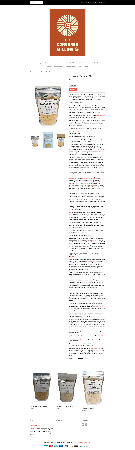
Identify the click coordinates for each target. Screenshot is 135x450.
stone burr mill (91, 261)
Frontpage (37, 71)
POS (73, 442)
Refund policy (59, 432)
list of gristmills (81, 339)
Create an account (91, 2)
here (72, 256)
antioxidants (94, 178)
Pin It (85, 358)
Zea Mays (85, 144)
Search (58, 424)
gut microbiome (100, 115)
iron (75, 178)
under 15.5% (96, 149)
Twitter (83, 424)
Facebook (86, 424)
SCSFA (103, 335)
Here (70, 136)
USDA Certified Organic (85, 131)
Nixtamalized (77, 154)
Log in (83, 2)
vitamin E (93, 185)
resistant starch (94, 114)
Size (70, 83)
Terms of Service (60, 430)
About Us (58, 426)
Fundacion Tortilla (95, 348)
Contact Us (59, 428)
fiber (79, 177)
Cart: (103, 2)
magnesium (87, 178)
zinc (82, 178)
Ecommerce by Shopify (83, 442)
